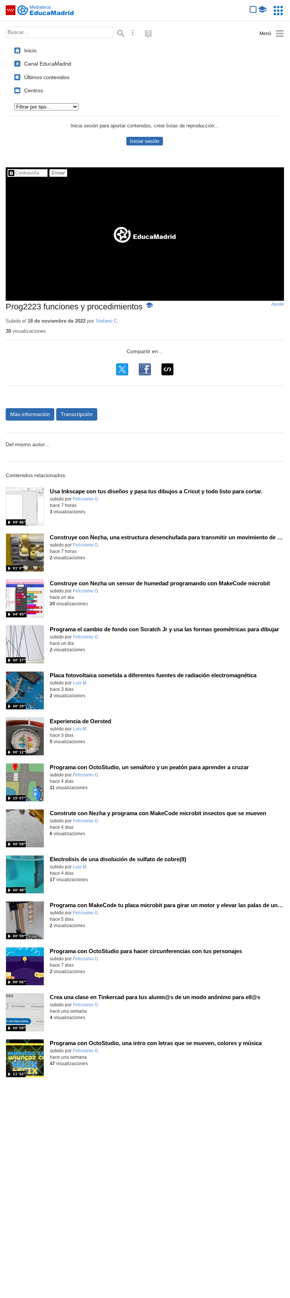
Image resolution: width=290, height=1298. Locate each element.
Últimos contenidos (46, 77)
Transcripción (77, 414)
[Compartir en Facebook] (145, 369)
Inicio (30, 50)
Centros (33, 90)
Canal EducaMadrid (47, 64)
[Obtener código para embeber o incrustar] (167, 369)
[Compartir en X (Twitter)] (122, 369)
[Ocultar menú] (271, 34)
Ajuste (277, 304)
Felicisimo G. (86, 499)
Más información (30, 414)
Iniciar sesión (144, 141)
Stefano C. (107, 321)
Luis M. (80, 683)
